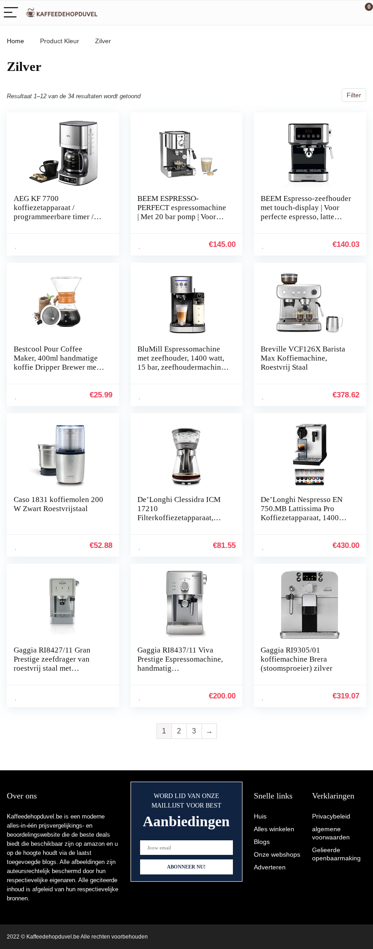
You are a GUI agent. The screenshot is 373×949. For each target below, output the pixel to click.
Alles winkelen (274, 829)
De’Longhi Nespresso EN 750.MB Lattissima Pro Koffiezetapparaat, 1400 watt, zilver (302, 513)
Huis (260, 816)
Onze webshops (277, 854)
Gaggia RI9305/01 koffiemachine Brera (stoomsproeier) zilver (297, 659)
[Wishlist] (344, 12)
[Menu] (11, 13)
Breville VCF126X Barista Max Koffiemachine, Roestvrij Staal (303, 358)
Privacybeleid (331, 816)
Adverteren (270, 867)
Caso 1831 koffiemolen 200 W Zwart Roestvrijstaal (58, 504)
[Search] (325, 13)
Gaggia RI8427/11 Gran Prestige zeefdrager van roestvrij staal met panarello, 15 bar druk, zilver (52, 668)
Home (15, 41)
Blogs (262, 841)
